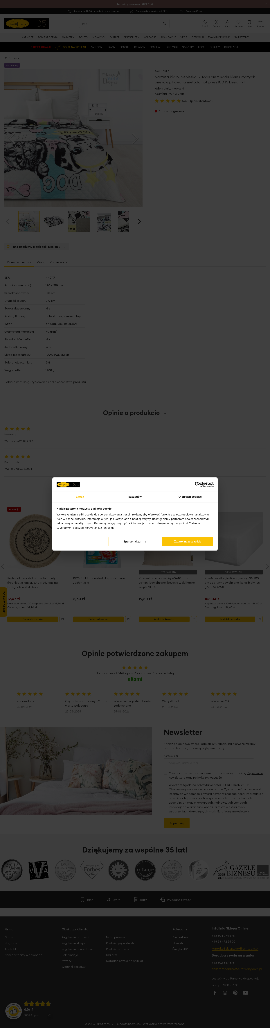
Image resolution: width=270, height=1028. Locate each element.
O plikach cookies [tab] (190, 496)
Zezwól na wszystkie (187, 541)
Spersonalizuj (132, 541)
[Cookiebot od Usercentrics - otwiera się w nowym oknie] (197, 484)
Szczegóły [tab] (135, 496)
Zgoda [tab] (80, 496)
